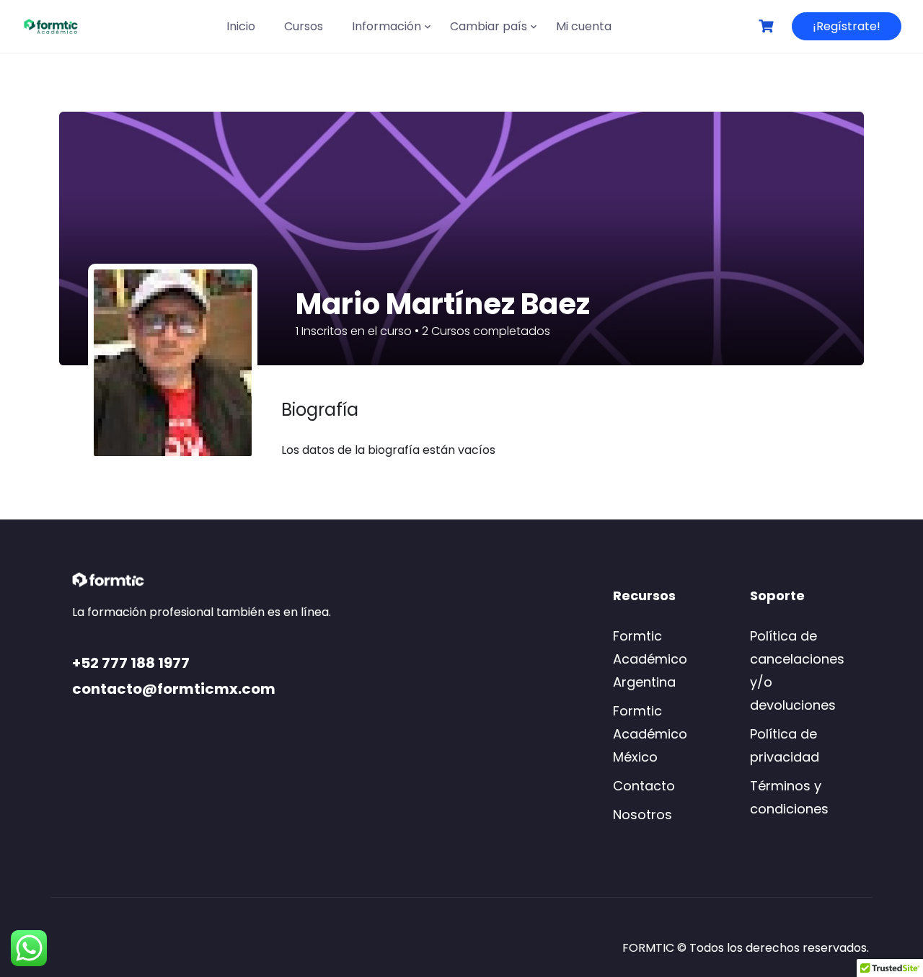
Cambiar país (488, 26)
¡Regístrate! (846, 26)
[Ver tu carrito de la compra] (768, 26)
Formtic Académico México (650, 734)
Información (386, 26)
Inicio (240, 26)
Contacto (644, 786)
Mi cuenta (583, 26)
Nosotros (642, 815)
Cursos (303, 26)
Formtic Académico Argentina (650, 659)
